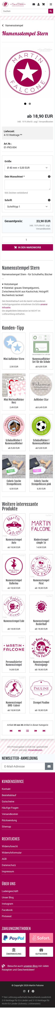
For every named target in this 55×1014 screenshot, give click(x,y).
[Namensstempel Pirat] (41, 565)
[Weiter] (36, 730)
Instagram (7, 903)
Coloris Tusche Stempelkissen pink (41, 482)
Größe (8, 161)
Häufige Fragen (10, 807)
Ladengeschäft (10, 891)
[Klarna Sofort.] (41, 938)
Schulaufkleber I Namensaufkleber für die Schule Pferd (14, 443)
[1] (25, 104)
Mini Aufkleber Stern (14, 358)
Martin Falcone (36, 985)
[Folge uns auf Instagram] (24, 991)
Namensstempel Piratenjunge (41, 663)
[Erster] (11, 730)
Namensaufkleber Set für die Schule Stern (41, 361)
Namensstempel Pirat (41, 582)
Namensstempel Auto (14, 541)
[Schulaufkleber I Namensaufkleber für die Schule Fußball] (41, 425)
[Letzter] (44, 730)
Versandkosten (46, 121)
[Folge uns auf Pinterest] (33, 991)
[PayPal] (13, 938)
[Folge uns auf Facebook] (28, 991)
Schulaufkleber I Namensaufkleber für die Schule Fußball (41, 445)
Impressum (8, 871)
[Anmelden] (49, 766)
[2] (30, 104)
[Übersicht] (27, 730)
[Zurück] (19, 730)
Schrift (8, 200)
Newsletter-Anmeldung (20, 758)
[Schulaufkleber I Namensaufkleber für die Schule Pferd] (14, 425)
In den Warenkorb (29, 247)
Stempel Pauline (41, 702)
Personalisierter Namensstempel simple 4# (14, 664)
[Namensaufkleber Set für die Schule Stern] (41, 344)
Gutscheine (8, 801)
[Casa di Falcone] (14, 4)
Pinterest (7, 916)
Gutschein (41, 953)
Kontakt (6, 788)
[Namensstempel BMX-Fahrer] (14, 687)
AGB (4, 858)
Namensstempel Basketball (41, 622)
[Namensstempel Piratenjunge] (41, 647)
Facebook (7, 909)
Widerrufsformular (12, 852)
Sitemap (6, 826)
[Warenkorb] (43, 4)
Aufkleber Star (41, 399)
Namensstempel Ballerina (14, 582)
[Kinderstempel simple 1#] (41, 525)
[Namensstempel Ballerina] (14, 565)
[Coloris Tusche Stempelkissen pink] (41, 466)
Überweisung (13, 953)
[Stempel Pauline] (41, 687)
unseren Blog (31, 965)
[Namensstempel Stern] (27, 72)
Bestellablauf (9, 795)
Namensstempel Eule (14, 621)
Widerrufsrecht (10, 846)
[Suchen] (50, 11)
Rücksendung (9, 820)
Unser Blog (8, 897)
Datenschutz (9, 865)
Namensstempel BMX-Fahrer (14, 704)
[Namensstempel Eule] (14, 606)
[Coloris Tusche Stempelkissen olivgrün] (14, 466)
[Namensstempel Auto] (14, 525)
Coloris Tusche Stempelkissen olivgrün (14, 484)
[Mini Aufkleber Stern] (14, 344)
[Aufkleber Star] (41, 385)
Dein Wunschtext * (15, 176)
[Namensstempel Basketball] (41, 606)
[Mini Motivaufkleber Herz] (14, 385)
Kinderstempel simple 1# (41, 541)
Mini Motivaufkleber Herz (14, 401)
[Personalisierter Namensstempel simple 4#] (14, 647)
